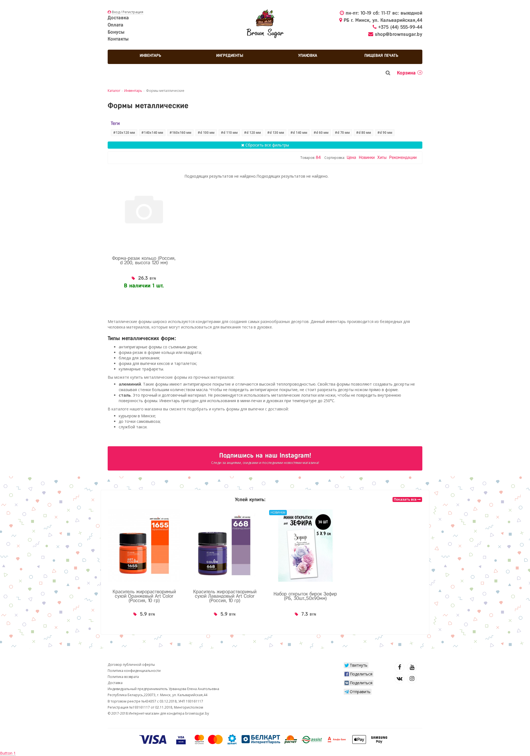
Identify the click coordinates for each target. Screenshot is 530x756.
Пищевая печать (381, 55)
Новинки (367, 157)
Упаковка (307, 55)
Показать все (405, 499)
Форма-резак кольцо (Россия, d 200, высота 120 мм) (144, 260)
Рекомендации (403, 157)
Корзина (409, 72)
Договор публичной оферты (131, 664)
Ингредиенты (229, 55)
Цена (352, 157)
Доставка (118, 17)
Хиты (382, 157)
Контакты (118, 38)
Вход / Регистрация (127, 12)
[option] (144, 568)
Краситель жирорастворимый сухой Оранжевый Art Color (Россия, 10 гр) (144, 596)
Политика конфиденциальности (134, 670)
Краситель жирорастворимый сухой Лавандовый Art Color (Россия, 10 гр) (224, 596)
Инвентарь (150, 55)
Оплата (115, 24)
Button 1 (8, 753)
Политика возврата (123, 676)
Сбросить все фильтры (266, 145)
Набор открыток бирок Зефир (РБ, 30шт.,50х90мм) (305, 596)
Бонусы (116, 32)
